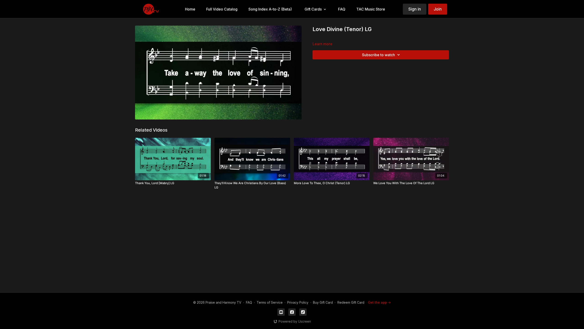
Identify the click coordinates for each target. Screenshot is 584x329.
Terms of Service (270, 302)
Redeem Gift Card (350, 302)
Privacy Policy (297, 302)
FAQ (249, 302)
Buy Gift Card (323, 302)
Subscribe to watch (378, 55)
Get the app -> (379, 302)
